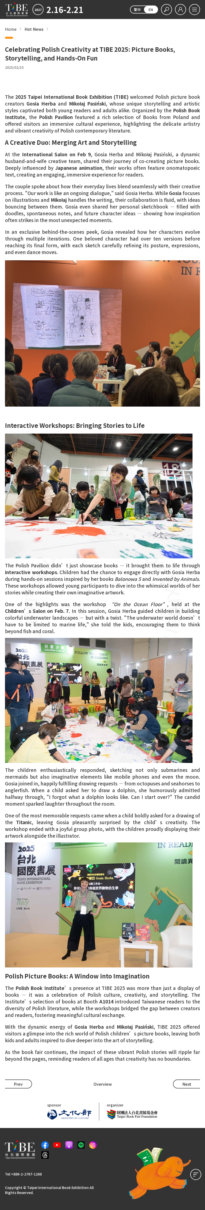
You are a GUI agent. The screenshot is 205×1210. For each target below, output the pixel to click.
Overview (103, 1084)
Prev (18, 1084)
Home (10, 29)
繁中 (137, 9)
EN (150, 9)
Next (186, 1084)
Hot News (34, 29)
